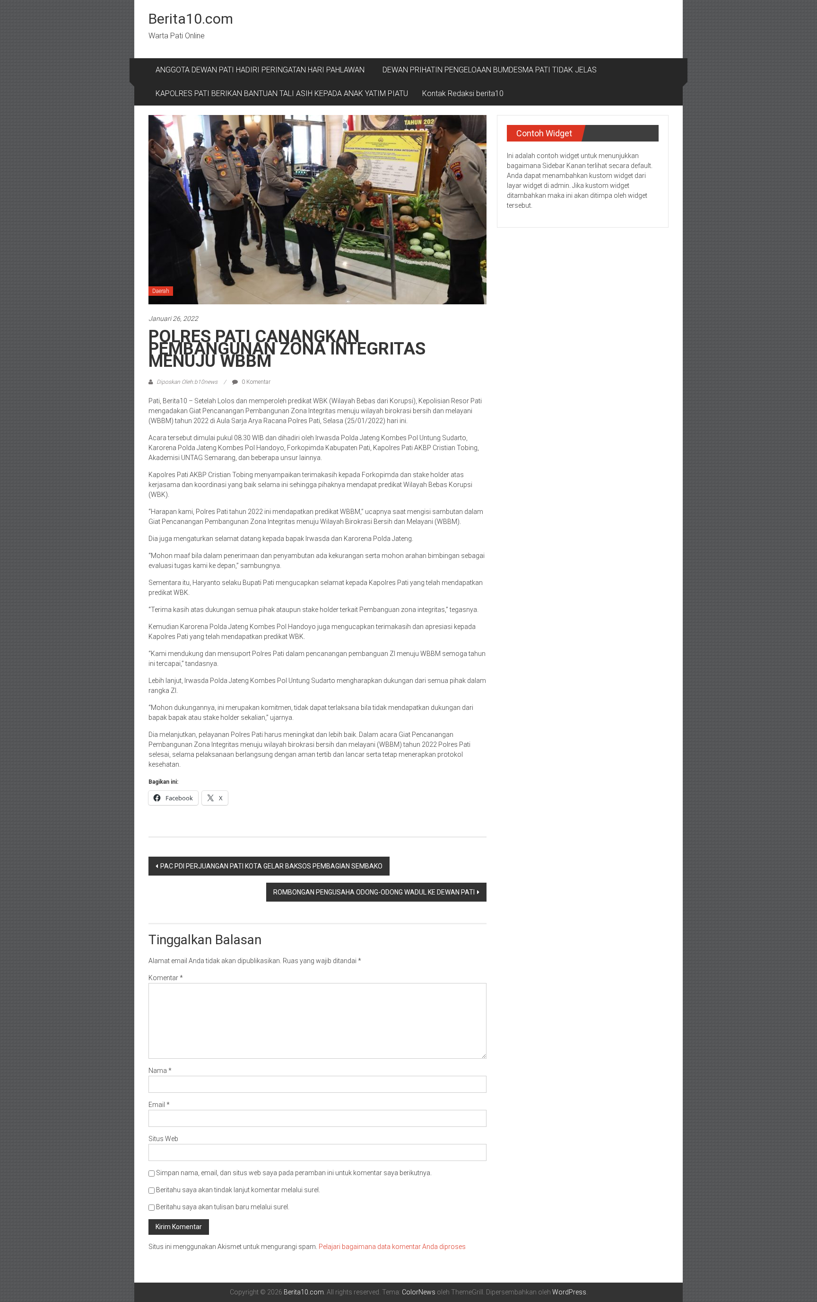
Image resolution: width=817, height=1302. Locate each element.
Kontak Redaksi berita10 (463, 93)
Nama (160, 1070)
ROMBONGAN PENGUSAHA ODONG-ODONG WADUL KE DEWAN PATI (374, 892)
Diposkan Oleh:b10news (187, 382)
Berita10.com (190, 18)
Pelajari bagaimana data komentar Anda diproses (392, 1246)
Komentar (165, 978)
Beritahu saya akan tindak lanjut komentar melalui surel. (238, 1190)
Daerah (160, 291)
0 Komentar (255, 382)
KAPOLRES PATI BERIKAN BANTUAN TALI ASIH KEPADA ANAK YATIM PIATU (282, 93)
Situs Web (163, 1139)
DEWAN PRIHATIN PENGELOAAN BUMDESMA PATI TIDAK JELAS (489, 69)
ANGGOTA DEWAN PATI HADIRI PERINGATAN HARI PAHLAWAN (262, 69)
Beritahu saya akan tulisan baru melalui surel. (222, 1207)
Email (159, 1104)
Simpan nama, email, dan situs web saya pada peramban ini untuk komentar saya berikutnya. (294, 1173)
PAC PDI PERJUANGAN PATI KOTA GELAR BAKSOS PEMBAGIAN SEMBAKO (271, 866)
